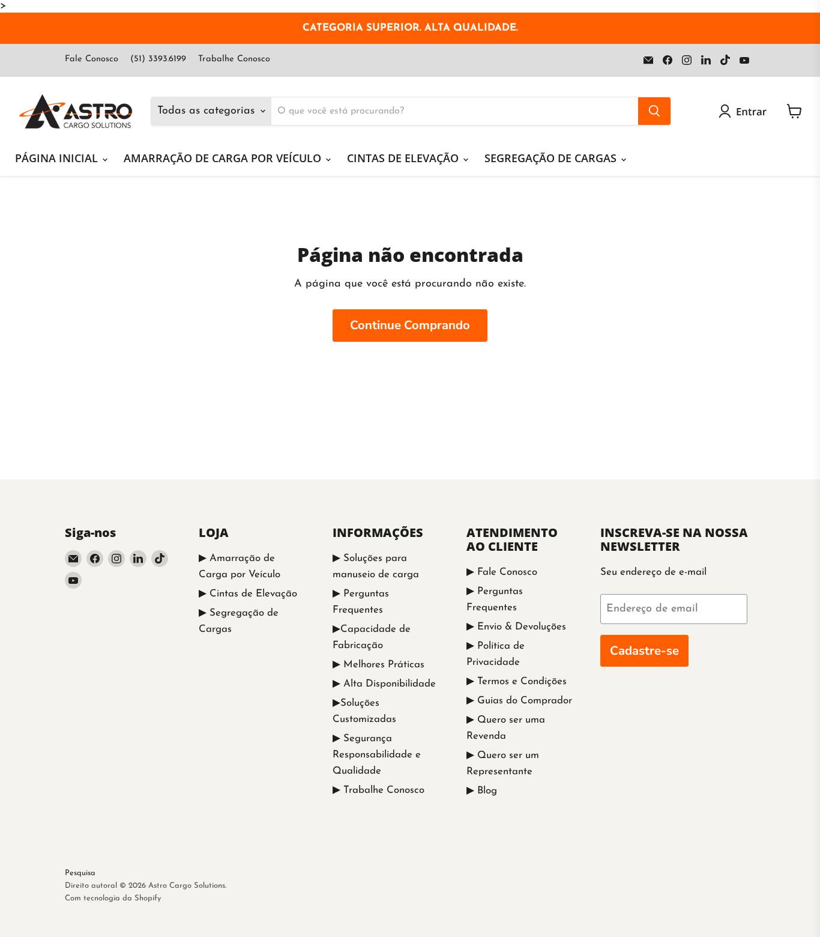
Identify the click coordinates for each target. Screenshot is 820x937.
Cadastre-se (644, 651)
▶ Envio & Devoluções (516, 627)
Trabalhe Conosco (234, 59)
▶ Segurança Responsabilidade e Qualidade (377, 754)
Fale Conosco (91, 59)
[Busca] (654, 111)
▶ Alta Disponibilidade (384, 684)
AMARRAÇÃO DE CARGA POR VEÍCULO (224, 158)
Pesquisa (80, 873)
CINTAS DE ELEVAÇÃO (404, 158)
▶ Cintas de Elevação (248, 594)
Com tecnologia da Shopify (113, 898)
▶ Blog (481, 791)
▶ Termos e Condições (516, 681)
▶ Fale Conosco (501, 572)
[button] (745, 111)
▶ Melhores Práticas (378, 665)
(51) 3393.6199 (158, 59)
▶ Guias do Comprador (519, 701)
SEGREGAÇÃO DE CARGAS (552, 158)
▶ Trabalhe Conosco (378, 790)
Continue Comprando (410, 325)
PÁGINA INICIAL (58, 158)
